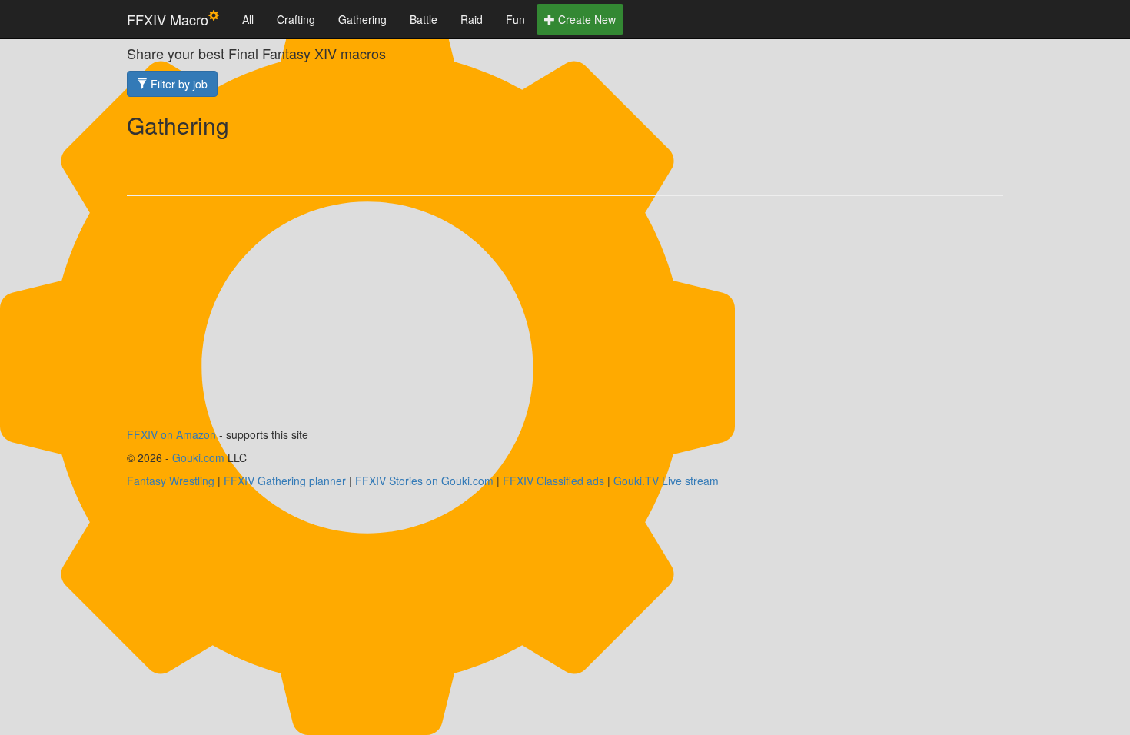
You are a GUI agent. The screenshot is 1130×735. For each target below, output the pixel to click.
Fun (515, 19)
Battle (423, 19)
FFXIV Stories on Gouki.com (424, 480)
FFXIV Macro (167, 19)
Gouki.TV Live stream (666, 480)
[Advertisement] (565, 319)
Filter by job (178, 83)
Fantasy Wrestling (170, 480)
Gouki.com (198, 457)
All (248, 19)
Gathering (362, 19)
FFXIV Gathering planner (285, 480)
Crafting (296, 19)
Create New (585, 19)
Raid (471, 19)
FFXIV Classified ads (553, 480)
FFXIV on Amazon (171, 434)
